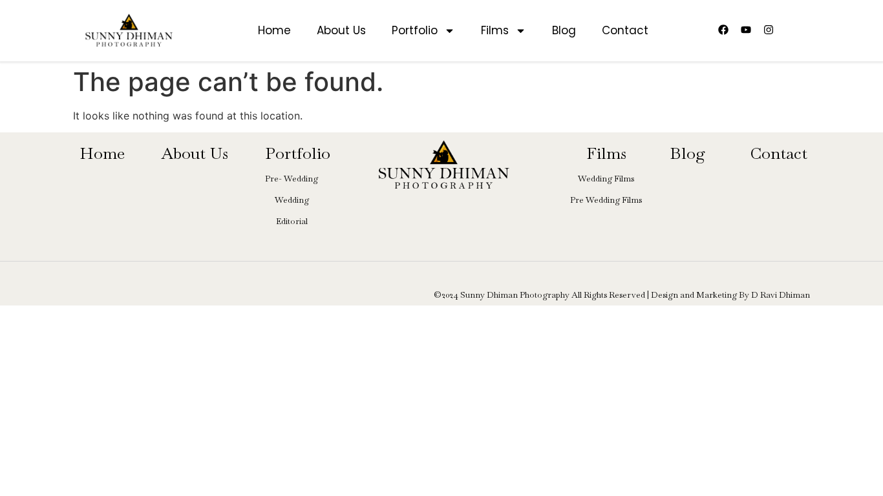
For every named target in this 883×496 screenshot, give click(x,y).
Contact (625, 30)
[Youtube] (746, 29)
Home (274, 30)
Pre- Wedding (291, 178)
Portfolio (415, 30)
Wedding (292, 199)
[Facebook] (723, 29)
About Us (341, 30)
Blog (564, 30)
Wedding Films (606, 178)
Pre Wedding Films (606, 199)
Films (495, 30)
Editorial (292, 221)
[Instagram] (768, 29)
